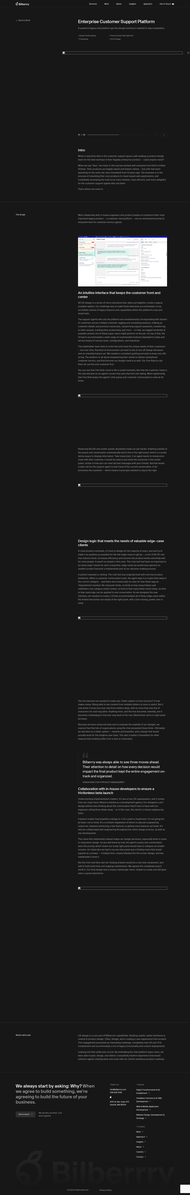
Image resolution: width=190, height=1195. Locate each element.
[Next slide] (164, 135)
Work (106, 4)
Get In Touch (165, 4)
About (119, 4)
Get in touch (24, 1114)
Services (93, 4)
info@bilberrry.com (118, 1089)
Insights (132, 4)
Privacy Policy (105, 1190)
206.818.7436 (116, 1092)
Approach (148, 4)
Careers (139, 1152)
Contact (140, 1157)
